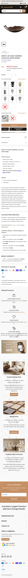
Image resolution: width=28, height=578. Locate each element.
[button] (25, 7)
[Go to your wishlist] (23, 7)
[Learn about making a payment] (14, 274)
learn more (14, 432)
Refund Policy (4, 142)
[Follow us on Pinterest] (8, 557)
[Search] (24, 10)
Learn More (5, 539)
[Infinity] (8, 50)
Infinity (9, 60)
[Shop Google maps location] (8, 543)
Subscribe (14, 499)
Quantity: (3, 74)
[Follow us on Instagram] (5, 557)
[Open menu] (2, 7)
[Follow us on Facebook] (2, 557)
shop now (14, 394)
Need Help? (23, 3)
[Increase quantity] (15, 74)
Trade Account (5, 3)
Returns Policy (21, 312)
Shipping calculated (16, 68)
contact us (18, 132)
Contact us (15, 225)
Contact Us (5, 129)
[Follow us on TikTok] (11, 557)
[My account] (20, 7)
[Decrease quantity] (8, 74)
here (7, 259)
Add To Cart (14, 125)
